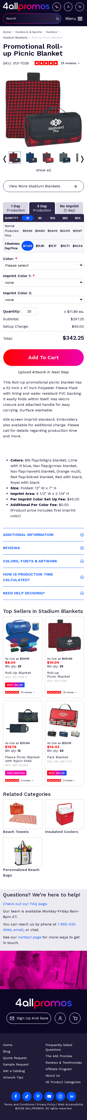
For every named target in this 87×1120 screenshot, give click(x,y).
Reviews (11, 548)
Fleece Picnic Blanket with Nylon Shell (22, 759)
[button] (15, 158)
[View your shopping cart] (79, 7)
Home (7, 1045)
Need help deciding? (24, 593)
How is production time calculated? (28, 577)
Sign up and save (32, 1018)
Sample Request (16, 1064)
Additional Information (28, 534)
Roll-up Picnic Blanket (58, 674)
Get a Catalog (14, 1071)
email (18, 930)
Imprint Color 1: (19, 276)
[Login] (68, 7)
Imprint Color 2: (17, 293)
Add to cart (43, 357)
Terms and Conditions (19, 1104)
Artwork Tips (13, 1077)
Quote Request (15, 1058)
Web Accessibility (70, 1104)
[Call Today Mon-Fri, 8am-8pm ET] (56, 7)
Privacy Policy (46, 1104)
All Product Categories (63, 1082)
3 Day (42, 208)
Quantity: (11, 311)
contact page (29, 937)
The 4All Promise (58, 1056)
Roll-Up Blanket (18, 673)
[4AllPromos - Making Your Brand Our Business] (26, 7)
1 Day (16, 208)
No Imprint (69, 208)
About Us (52, 1075)
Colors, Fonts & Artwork (30, 561)
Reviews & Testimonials (63, 1062)
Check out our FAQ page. (25, 904)
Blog (6, 1051)
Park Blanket (57, 757)
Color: (10, 258)
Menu (70, 18)
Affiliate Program (58, 1069)
